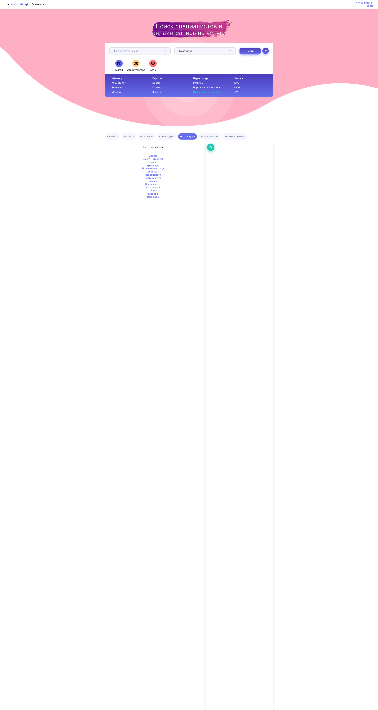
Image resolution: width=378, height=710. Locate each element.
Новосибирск (153, 174)
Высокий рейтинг (235, 136)
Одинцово (153, 196)
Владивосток (153, 184)
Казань (153, 162)
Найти (250, 50)
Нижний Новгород (153, 168)
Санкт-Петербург (153, 158)
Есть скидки (166, 136)
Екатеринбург (153, 177)
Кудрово (153, 193)
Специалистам (365, 2)
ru (21, 4)
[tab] (119, 65)
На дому (129, 136)
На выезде (146, 136)
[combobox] (114, 50)
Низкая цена (187, 136)
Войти (370, 5)
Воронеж (153, 171)
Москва (153, 155)
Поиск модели (209, 136)
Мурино (153, 190)
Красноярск (153, 187)
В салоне (112, 136)
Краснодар (153, 165)
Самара (153, 181)
